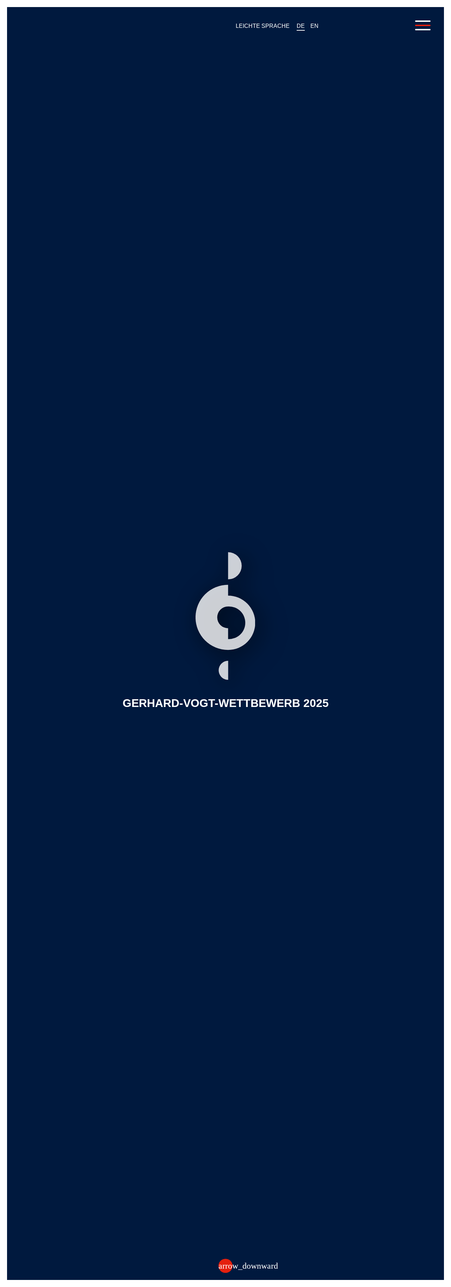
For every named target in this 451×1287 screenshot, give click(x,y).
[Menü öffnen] (423, 25)
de (301, 26)
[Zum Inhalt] (225, 1266)
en (314, 26)
